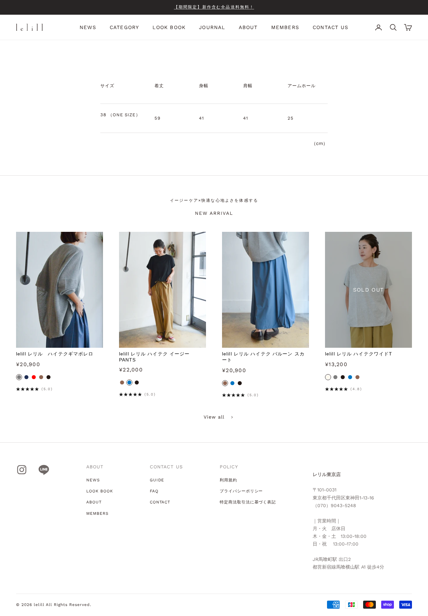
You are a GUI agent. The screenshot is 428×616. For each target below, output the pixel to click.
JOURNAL (212, 27)
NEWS (88, 27)
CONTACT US (330, 27)
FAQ (154, 491)
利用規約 (228, 480)
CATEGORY (124, 27)
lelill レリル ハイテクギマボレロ (54, 353)
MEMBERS (285, 27)
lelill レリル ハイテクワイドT (358, 353)
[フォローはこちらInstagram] (21, 469)
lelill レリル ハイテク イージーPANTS (154, 356)
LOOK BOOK (169, 27)
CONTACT (160, 502)
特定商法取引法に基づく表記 (248, 502)
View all (214, 417)
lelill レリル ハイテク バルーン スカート (263, 356)
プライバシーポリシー (241, 491)
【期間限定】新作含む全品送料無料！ (214, 7)
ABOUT (248, 27)
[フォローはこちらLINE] (43, 469)
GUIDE (157, 480)
